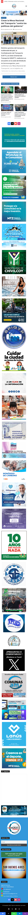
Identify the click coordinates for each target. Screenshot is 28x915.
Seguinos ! (6, 771)
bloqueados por (14, 855)
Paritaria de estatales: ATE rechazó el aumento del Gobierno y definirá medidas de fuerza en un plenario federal (7, 97)
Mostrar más (13, 76)
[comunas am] (14, 13)
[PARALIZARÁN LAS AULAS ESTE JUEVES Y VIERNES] (21, 89)
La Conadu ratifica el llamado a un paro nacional (6, 114)
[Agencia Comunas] (14, 6)
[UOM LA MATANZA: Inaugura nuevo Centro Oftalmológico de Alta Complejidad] (21, 107)
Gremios (4, 17)
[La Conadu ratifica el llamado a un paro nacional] (7, 107)
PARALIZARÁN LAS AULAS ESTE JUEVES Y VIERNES (20, 96)
